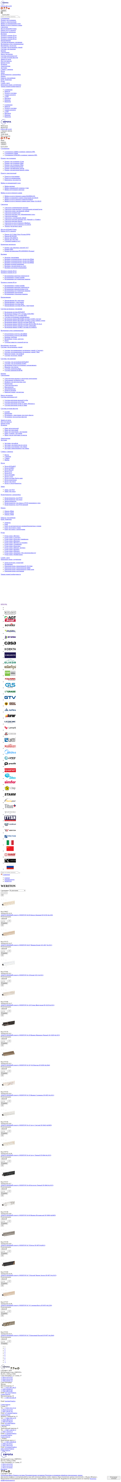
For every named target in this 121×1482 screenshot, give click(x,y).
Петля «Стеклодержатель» (13, 483)
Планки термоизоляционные (14, 166)
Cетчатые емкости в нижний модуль (16, 342)
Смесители (4, 27)
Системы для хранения (8, 49)
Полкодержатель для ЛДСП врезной (16, 504)
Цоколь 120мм (9, 513)
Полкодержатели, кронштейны (11, 74)
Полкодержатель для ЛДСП (13, 498)
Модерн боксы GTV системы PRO (16, 315)
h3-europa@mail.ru (11, 1447)
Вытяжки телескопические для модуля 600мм (19, 262)
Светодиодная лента (11, 385)
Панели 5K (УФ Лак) (11, 239)
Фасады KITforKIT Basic (9, 28)
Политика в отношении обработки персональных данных (64, 1475)
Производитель (9, 879)
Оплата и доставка (11, 93)
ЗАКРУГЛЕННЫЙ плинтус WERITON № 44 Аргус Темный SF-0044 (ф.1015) (26, 1155)
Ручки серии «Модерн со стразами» (16, 542)
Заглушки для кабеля (11, 443)
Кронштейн (8, 413)
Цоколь (3, 76)
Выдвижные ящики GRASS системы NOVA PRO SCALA (23, 324)
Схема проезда (5, 1394)
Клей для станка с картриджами (15, 529)
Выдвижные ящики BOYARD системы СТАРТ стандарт (23, 319)
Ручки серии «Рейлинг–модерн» (15, 548)
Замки (3, 73)
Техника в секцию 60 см (8, 39)
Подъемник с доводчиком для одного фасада (19, 415)
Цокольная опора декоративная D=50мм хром (19, 569)
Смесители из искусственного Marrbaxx (17, 223)
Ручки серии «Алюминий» (13, 544)
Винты (7, 455)
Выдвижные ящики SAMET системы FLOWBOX (21, 327)
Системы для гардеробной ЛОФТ (15, 363)
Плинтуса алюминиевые (12, 178)
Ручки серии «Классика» (13, 546)
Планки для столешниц (8, 20)
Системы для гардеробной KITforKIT (17, 362)
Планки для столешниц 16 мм (14, 161)
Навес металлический (12, 428)
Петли (3, 71)
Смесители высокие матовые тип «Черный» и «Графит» (23, 219)
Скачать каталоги (10, 95)
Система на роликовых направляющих (17, 317)
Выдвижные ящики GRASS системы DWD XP (20, 322)
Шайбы (7, 460)
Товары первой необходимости (11, 86)
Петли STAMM (9, 475)
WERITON (8, 881)
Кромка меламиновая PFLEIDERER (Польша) (19, 251)
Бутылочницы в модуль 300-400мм (16, 335)
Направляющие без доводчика (14, 300)
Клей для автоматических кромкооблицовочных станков (23, 526)
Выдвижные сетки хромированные (12, 44)
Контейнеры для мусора (8, 45)
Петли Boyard (9, 470)
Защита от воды (6, 59)
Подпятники (9, 564)
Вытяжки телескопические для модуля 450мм (19, 259)
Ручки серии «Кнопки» (12, 549)
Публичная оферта (7, 1475)
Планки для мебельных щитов (14, 168)
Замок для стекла (10, 491)
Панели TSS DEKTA (11, 238)
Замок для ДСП (10, 490)
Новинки (7, 100)
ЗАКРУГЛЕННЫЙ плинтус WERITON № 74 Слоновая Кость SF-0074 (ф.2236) (26, 1305)
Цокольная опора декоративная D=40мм (17, 568)
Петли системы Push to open (14, 478)
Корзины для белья (11, 337)
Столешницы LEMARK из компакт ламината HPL (21, 155)
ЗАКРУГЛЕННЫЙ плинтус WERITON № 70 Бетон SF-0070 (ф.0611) (23, 1245)
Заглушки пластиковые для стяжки (16, 446)
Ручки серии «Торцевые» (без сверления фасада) (20, 553)
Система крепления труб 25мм (14, 402)
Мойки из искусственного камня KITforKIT (19, 199)
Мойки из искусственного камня (11, 25)
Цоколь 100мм (9, 511)
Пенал (7, 340)
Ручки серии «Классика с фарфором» (17, 539)
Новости (7, 91)
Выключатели (9, 387)
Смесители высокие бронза (13, 221)
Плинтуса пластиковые (12, 176)
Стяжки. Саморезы (7, 69)
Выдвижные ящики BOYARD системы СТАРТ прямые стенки (25, 320)
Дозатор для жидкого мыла (13, 226)
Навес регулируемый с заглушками (16, 432)
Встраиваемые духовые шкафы (15, 277)
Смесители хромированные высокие (16, 207)
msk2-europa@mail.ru (7, 1449)
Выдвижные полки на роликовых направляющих (20, 365)
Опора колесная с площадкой (14, 562)
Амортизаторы (5, 66)
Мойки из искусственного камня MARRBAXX (20, 196)
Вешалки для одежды (11, 367)
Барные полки (5, 62)
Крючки (3, 51)
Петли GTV (8, 471)
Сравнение (6, 874)
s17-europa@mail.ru (11, 1413)
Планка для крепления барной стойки (17, 170)
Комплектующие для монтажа (14, 392)
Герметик (8, 522)
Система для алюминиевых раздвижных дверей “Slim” (22, 352)
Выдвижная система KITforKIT (15, 312)
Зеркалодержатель (10, 501)
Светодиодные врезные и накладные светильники (21, 378)
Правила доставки (19, 1475)
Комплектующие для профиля (14, 354)
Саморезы (8, 456)
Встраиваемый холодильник (14, 292)
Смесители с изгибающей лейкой (15, 218)
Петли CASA (9, 476)
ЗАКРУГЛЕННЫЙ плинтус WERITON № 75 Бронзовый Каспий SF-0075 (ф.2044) (27, 1335)
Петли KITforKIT (10, 466)
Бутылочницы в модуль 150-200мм (16, 334)
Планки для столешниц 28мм (14, 163)
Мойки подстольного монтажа (14, 189)
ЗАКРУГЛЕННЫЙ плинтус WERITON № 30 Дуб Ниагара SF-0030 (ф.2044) (25, 1065)
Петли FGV (8, 473)
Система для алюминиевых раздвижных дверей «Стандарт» (24, 350)
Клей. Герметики (6, 79)
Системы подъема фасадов (9, 57)
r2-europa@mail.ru (6, 1435)
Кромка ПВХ (9, 249)
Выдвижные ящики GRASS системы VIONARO (20, 325)
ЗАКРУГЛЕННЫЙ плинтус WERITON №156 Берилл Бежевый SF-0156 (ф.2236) (27, 915)
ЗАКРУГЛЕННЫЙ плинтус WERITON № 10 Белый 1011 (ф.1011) (22, 975)
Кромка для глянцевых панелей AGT (17, 247)
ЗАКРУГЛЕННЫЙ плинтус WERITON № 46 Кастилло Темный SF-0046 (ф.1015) (27, 1185)
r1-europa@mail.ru (10, 1433)
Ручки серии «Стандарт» (13, 537)
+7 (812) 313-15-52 (7, 1377)
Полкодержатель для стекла (13, 499)
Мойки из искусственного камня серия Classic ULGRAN (23, 201)
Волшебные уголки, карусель (14, 339)
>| (5, 1362)
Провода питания (10, 390)
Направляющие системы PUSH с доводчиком (19, 305)
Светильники (5, 52)
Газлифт (7, 412)
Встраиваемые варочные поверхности (17, 276)
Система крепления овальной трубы (16, 400)
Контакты (8, 98)
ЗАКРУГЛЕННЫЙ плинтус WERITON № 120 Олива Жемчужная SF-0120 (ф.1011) (27, 1005)
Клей (6, 524)
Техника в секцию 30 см (8, 35)
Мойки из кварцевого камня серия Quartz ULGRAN (21, 198)
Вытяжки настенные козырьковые (16, 267)
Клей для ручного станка (13, 527)
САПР (7, 96)
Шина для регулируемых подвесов (16, 435)
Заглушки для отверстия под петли (16, 445)
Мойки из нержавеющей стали (11, 23)
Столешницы (5, 18)
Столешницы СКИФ (11, 153)
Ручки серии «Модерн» (12, 536)
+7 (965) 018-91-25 (7, 1381)
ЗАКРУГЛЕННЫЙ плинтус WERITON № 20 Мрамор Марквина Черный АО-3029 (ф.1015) (30, 1035)
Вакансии (8, 101)
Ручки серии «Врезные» (12, 541)
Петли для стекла (10, 481)
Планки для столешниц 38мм (14, 165)
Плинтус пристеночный (8, 22)
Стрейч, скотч (5, 83)
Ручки (3, 81)
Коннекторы (9, 383)
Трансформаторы (10, 389)
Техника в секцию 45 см (8, 37)
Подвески (4, 64)
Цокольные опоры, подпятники (11, 85)
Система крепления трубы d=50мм (16, 405)
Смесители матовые (11, 216)
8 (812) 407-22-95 (6, 6)
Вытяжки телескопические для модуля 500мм (19, 261)
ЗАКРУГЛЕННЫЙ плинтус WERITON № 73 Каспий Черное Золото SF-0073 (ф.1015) (28, 1275)
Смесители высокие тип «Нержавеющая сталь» (20, 214)
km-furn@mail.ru (10, 1401)
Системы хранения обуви (13, 368)
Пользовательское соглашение (35, 1475)
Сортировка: (5, 890)
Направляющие (6, 40)
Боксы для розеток (7, 54)
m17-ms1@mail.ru (10, 1392)
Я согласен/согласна (113, 1477)
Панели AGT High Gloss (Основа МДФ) (17, 234)
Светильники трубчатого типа (14, 380)
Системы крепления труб (9, 56)
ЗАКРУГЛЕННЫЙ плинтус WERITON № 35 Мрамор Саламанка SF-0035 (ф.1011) (27, 1095)
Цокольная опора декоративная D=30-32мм (18, 566)
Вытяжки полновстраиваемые (14, 264)
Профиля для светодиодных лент (15, 382)
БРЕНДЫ (4, 604)
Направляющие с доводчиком (14, 302)
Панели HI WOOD (11, 236)
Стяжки (7, 458)
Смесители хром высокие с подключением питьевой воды (23, 209)
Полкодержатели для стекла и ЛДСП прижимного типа (22, 503)
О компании (8, 89)
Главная (7, 878)
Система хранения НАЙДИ (13, 370)
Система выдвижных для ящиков (11, 42)
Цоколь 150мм (9, 514)
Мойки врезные (10, 186)
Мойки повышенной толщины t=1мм (17, 188)
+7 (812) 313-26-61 (7, 1467)
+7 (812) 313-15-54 (7, 1379)
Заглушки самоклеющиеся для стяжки (17, 448)
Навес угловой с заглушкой (13, 433)
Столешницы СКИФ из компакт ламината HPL (20, 151)
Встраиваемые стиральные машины (16, 294)
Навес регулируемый (11, 430)
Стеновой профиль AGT (12, 241)
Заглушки (4, 68)
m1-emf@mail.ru (10, 1423)
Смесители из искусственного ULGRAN (18, 224)
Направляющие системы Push (14, 304)
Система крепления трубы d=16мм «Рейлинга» (20, 403)
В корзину (4, 923)
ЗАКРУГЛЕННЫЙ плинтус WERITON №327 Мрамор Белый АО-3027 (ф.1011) (26, 945)
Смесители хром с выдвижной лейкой (17, 211)
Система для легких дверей (13, 355)
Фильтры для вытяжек (12, 257)
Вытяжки (4, 34)
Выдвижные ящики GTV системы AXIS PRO (19, 314)
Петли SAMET (9, 468)
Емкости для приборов (8, 78)
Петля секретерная (11, 480)
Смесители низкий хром (12, 212)
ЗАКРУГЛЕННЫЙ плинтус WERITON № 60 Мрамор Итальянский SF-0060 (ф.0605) (28, 1215)
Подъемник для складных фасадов (16, 417)
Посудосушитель (6, 61)
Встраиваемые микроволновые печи (16, 289)
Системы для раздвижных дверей (11, 47)
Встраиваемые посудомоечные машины (17, 279)
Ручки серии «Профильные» (14, 554)
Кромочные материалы (8, 32)
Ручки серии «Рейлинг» (12, 551)
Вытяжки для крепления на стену (15, 266)
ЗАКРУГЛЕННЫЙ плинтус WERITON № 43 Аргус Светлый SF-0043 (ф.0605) (26, 1125)
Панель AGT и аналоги (8, 30)
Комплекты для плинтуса (13, 180)
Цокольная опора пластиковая (14, 571)
